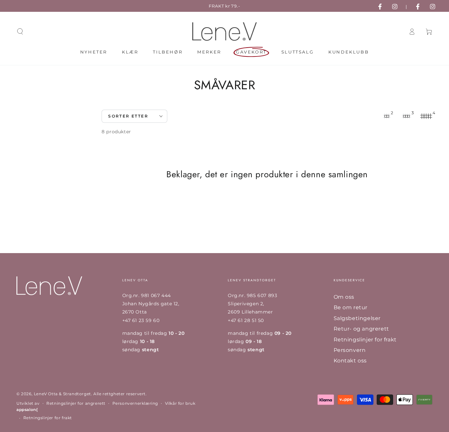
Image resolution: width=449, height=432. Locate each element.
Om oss (344, 297)
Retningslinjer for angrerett (76, 403)
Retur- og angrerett (361, 329)
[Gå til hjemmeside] (224, 31)
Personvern (350, 350)
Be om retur (351, 307)
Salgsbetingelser (357, 318)
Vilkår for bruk (180, 403)
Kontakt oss (350, 360)
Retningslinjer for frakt (365, 339)
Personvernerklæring (135, 403)
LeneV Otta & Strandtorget (62, 393)
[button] (20, 31)
